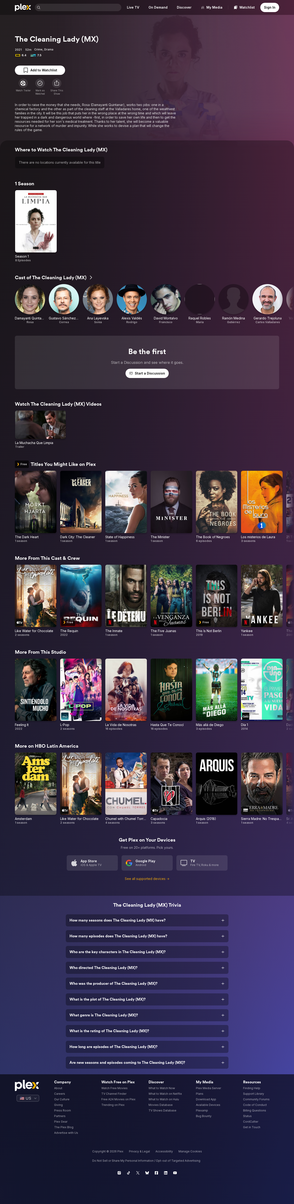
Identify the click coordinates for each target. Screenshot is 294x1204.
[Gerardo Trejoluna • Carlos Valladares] (267, 304)
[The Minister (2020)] (171, 507)
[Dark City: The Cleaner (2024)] (81, 507)
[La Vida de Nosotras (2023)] (126, 695)
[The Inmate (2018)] (126, 601)
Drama (48, 49)
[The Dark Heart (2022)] (35, 507)
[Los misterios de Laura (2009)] (262, 507)
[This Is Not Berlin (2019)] (217, 601)
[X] (137, 1172)
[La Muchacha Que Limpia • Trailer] (40, 430)
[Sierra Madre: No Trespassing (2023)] (262, 789)
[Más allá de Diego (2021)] (217, 695)
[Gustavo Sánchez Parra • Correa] (64, 304)
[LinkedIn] (165, 1172)
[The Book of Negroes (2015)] (217, 507)
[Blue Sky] (147, 1172)
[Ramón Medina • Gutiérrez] (233, 304)
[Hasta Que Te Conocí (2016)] (171, 695)
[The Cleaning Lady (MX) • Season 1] (36, 226)
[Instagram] (119, 1172)
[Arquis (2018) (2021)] (217, 789)
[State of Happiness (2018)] (126, 507)
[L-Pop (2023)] (81, 695)
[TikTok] (128, 1172)
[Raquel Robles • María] (200, 304)
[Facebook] (156, 1172)
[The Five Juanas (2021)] (171, 601)
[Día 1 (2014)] (262, 695)
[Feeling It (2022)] (35, 695)
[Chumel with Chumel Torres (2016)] (126, 789)
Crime (38, 49)
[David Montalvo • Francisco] (166, 304)
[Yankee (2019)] (262, 601)
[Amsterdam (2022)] (35, 789)
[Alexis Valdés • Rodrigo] (132, 304)
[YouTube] (175, 1172)
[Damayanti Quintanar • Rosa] (30, 304)
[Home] (23, 7)
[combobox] (81, 7)
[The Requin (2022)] (81, 601)
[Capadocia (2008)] (171, 789)
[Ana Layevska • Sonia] (98, 304)
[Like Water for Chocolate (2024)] (35, 601)
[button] (56, 87)
